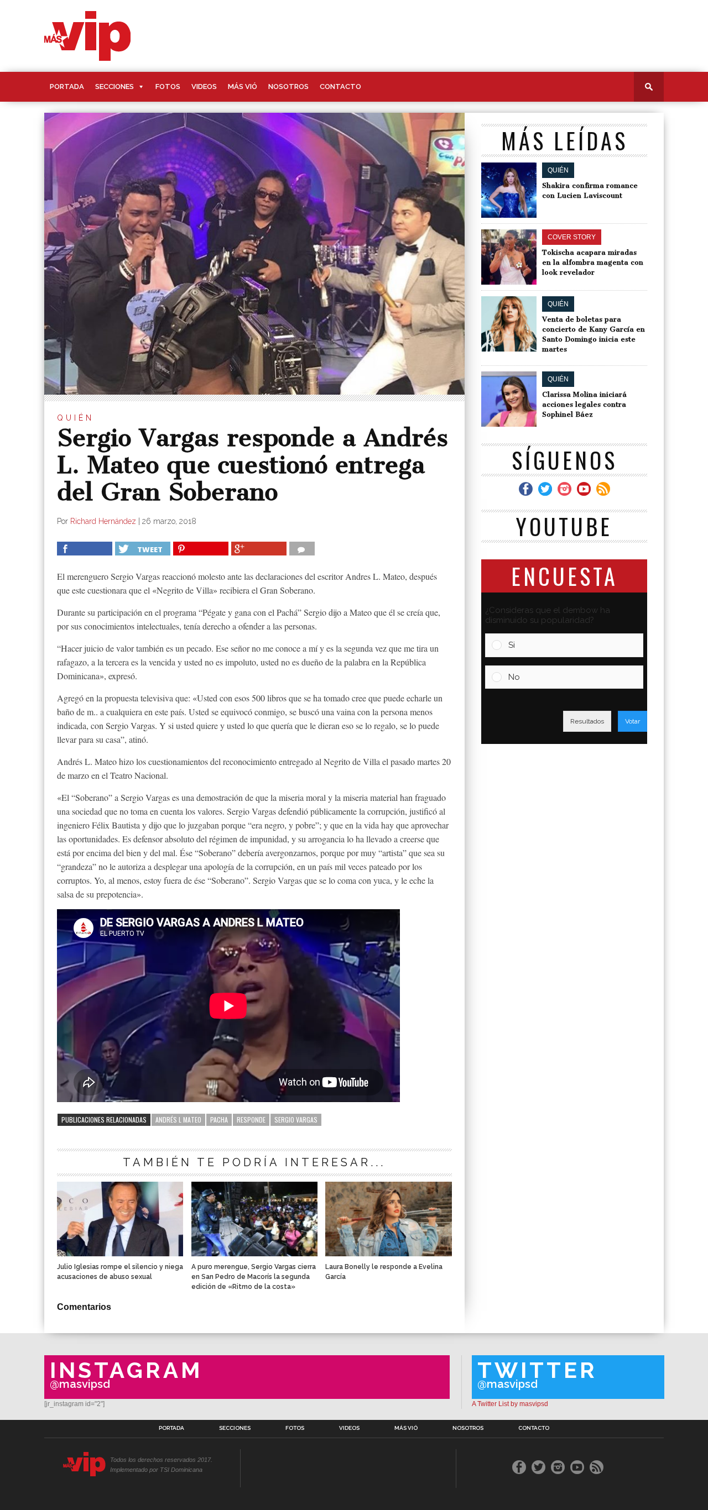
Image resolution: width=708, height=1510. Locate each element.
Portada (67, 86)
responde (251, 1119)
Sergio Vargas (295, 1119)
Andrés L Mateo (178, 1119)
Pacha (219, 1119)
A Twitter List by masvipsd (510, 1404)
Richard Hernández (103, 521)
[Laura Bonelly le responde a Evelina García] (388, 1253)
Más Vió (242, 86)
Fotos (167, 86)
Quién (75, 417)
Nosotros (288, 86)
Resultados (587, 721)
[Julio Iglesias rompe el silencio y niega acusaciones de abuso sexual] (120, 1253)
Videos (204, 86)
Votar (632, 721)
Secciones (114, 86)
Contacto (340, 86)
